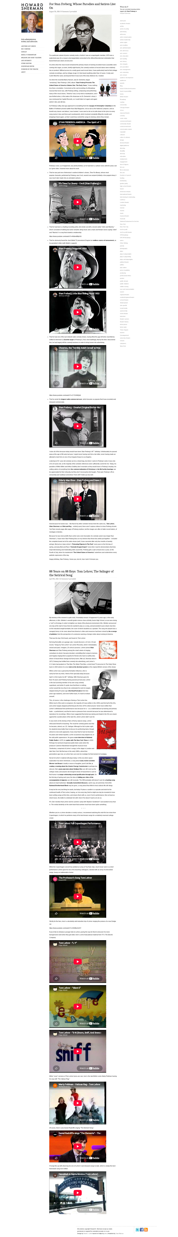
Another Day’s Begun (28, 46)
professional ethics (125, 275)
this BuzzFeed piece (75, 691)
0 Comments (65, 11)
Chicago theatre (124, 107)
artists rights (123, 42)
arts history (123, 61)
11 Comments (64, 579)
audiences (123, 80)
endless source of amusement (103, 240)
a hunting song (110, 780)
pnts (105, 1233)
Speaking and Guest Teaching (31, 57)
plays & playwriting (125, 256)
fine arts (122, 172)
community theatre (125, 123)
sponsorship (123, 311)
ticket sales (123, 327)
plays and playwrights (126, 259)
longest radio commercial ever (71, 399)
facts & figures (124, 164)
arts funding (123, 58)
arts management (125, 69)
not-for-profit (123, 229)
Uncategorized (124, 335)
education (123, 156)
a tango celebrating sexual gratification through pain (76, 774)
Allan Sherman (54, 526)
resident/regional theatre (127, 297)
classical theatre (125, 113)
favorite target (69, 340)
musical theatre (124, 216)
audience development (126, 77)
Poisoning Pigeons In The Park (82, 544)
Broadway (123, 99)
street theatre (124, 313)
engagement (123, 162)
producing (123, 273)
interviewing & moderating (127, 197)
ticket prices (123, 324)
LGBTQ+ (122, 199)
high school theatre (125, 186)
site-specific (123, 305)
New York (123, 224)
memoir (122, 208)
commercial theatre (125, 121)
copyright (122, 132)
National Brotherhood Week (58, 785)
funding (122, 178)
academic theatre (125, 23)
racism (122, 292)
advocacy (123, 34)
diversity (122, 153)
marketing (123, 205)
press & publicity (125, 270)
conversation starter (126, 129)
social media (123, 308)
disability (122, 151)
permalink (73, 11)
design (122, 140)
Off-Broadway (124, 235)
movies (122, 210)
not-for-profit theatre (126, 232)
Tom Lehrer (110, 524)
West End (123, 346)
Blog (121, 86)
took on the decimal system (78, 667)
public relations (124, 283)
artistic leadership (125, 39)
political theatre (124, 262)
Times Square (124, 330)
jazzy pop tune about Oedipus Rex (70, 769)
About (23, 72)
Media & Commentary (28, 55)
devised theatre (124, 142)
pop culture (123, 267)
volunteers (123, 343)
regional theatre (124, 294)
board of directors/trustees (128, 88)
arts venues (123, 75)
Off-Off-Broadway (125, 237)
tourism (122, 332)
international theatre (126, 194)
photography (123, 248)
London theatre (124, 202)
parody (122, 246)
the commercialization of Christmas (83, 469)
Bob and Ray (67, 526)
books (122, 94)
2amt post (123, 20)
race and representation (127, 289)
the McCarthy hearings (105, 469)
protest (122, 278)
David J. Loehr (88, 1233)
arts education (124, 56)
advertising (123, 31)
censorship (123, 104)
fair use (122, 167)
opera (121, 240)
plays (121, 251)
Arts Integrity (26, 60)
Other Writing (26, 63)
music (122, 213)
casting (122, 102)
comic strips (123, 118)
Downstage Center (27, 66)
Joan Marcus (120, 1233)
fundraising (123, 180)
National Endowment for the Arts (129, 221)
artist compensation (126, 37)
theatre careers (124, 319)
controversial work (125, 126)
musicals (122, 218)
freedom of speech (125, 175)
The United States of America (84, 552)
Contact (24, 52)
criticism (122, 134)
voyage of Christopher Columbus (100, 106)
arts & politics (124, 45)
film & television (124, 170)
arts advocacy (124, 50)
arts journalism (124, 67)
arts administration (125, 48)
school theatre (124, 300)
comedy (122, 115)
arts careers (123, 53)
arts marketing (124, 72)
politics (122, 264)
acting (122, 26)
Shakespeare (124, 302)
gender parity (124, 183)
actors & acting (124, 29)
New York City (124, 227)
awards (122, 83)
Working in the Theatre (29, 69)
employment (123, 159)
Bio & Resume (25, 49)
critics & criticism (125, 137)
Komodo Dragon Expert (79, 547)
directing (122, 148)
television (122, 316)
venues (122, 340)
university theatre (125, 338)
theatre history (124, 321)
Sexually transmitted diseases (77, 783)
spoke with (77, 740)
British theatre (124, 96)
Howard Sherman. (125, 13)
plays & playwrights (125, 254)
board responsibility (125, 91)
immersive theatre (125, 191)
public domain (124, 281)
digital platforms (124, 145)
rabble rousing (124, 286)
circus (122, 110)
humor (122, 189)
